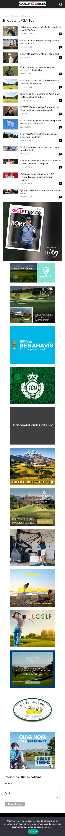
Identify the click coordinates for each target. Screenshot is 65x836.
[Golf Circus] (32, 3)
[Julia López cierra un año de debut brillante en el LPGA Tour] (10, 31)
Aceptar (33, 831)
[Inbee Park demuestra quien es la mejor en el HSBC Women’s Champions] (10, 161)
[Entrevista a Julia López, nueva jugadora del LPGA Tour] (10, 44)
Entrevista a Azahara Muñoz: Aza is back (39, 54)
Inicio (5, 16)
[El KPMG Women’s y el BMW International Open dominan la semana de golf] (10, 111)
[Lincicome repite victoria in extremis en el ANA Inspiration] (10, 148)
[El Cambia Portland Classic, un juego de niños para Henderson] (10, 135)
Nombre (9, 783)
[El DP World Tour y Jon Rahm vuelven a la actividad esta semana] (10, 84)
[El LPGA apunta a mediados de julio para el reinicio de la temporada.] (10, 124)
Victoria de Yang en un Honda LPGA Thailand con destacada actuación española (37, 177)
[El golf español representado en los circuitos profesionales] (10, 71)
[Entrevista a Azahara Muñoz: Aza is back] (10, 57)
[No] (61, 826)
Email (31, 793)
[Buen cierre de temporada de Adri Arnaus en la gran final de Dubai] (10, 97)
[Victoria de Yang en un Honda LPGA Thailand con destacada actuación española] (10, 175)
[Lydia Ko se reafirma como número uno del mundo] (10, 191)
